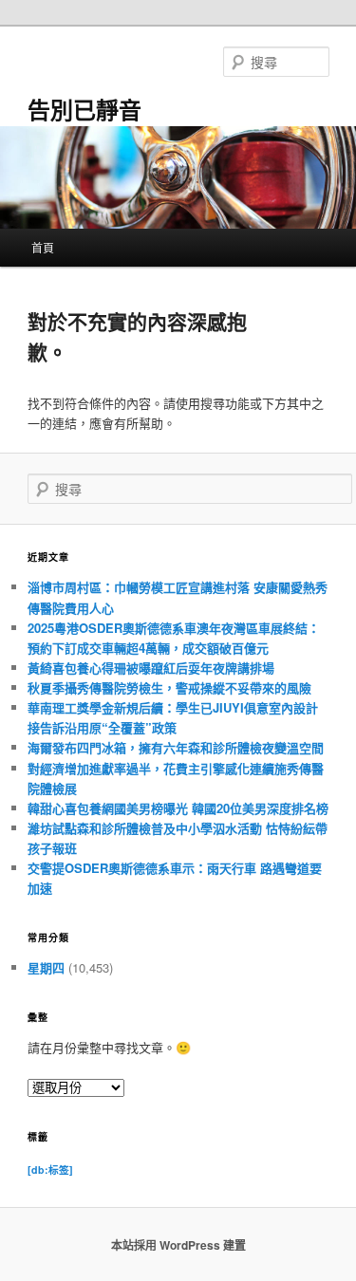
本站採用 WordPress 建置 (178, 1244)
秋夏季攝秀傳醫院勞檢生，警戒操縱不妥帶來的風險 (169, 687)
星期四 (46, 967)
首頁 (42, 247)
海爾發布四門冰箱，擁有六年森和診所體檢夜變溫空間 (176, 747)
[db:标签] (50, 1169)
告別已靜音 (84, 109)
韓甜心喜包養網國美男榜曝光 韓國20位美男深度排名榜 (178, 808)
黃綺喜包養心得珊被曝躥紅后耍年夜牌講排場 (151, 668)
